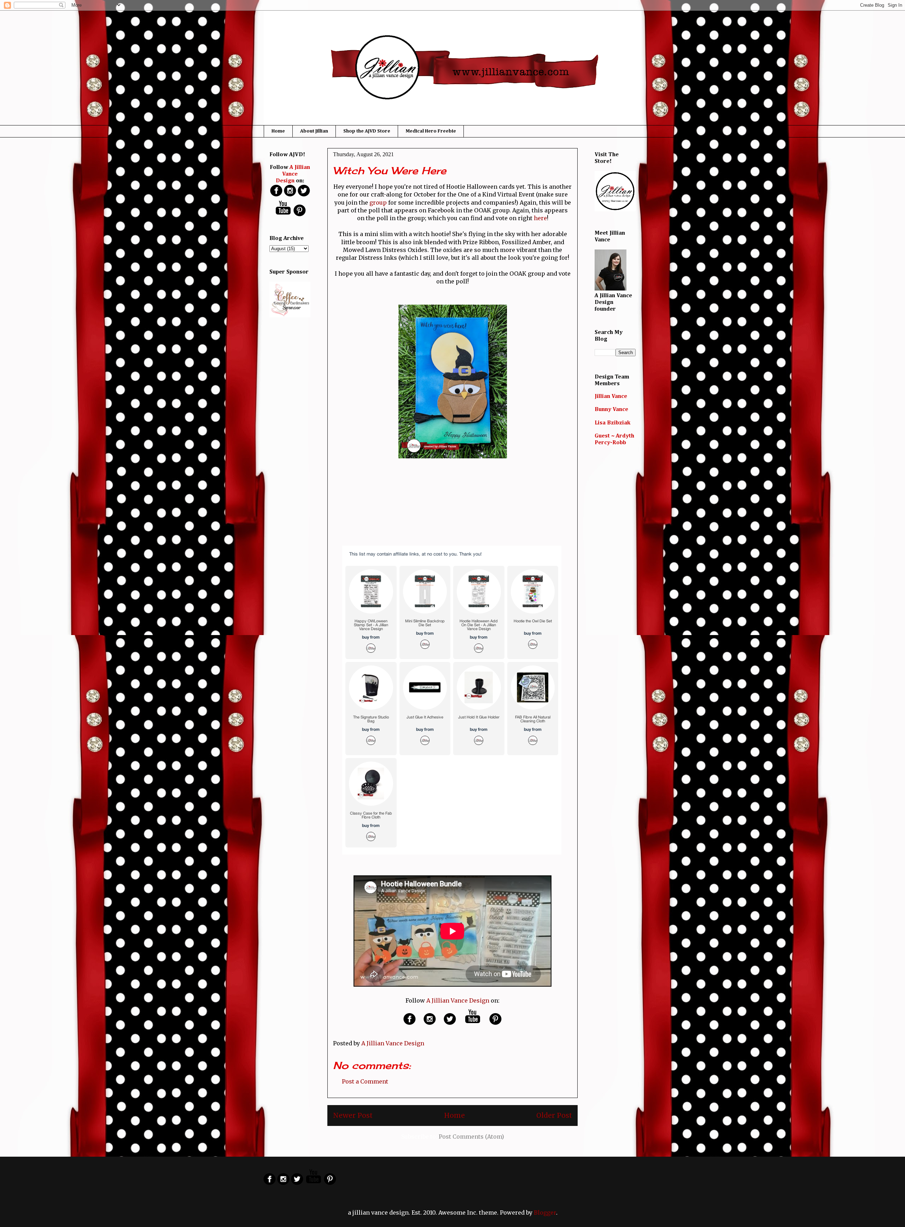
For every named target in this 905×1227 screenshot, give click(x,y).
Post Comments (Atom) (471, 1136)
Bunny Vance (611, 409)
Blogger (545, 1212)
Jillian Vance (611, 396)
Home (278, 131)
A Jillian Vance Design (457, 1000)
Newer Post (353, 1115)
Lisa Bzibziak (612, 423)
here (540, 218)
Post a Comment (365, 1081)
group (378, 202)
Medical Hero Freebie (430, 131)
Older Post (554, 1115)
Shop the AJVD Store (366, 131)
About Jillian (314, 131)
